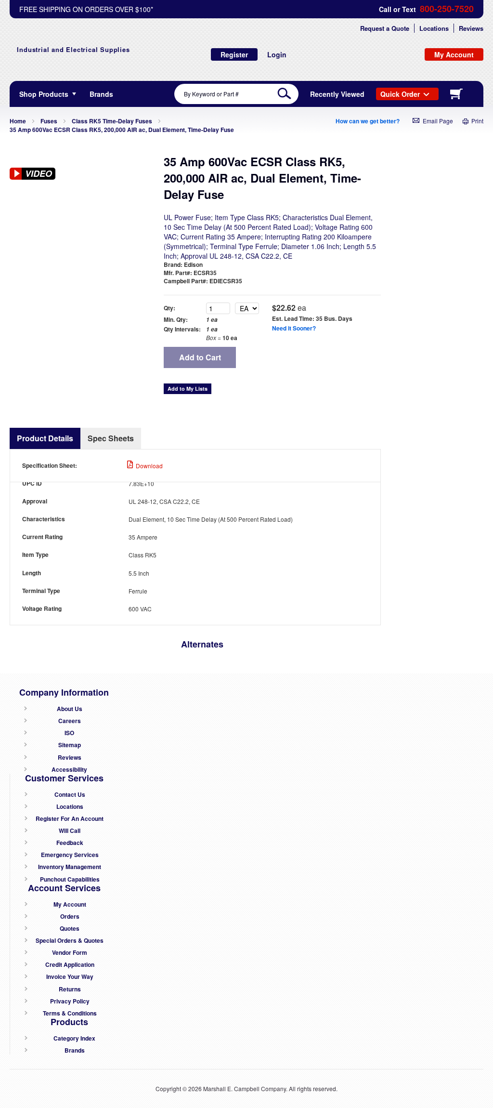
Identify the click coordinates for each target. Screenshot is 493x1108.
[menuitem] (101, 94)
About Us (69, 709)
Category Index (74, 1038)
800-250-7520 (447, 9)
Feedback (69, 843)
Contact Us (69, 795)
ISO (69, 733)
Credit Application (69, 965)
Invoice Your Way (69, 977)
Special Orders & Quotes (70, 941)
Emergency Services (70, 855)
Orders (69, 916)
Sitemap (69, 745)
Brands (75, 1050)
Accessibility (69, 769)
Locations (434, 28)
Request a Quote (384, 28)
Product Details (45, 438)
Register (234, 54)
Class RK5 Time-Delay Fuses (112, 121)
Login (276, 54)
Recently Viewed (337, 94)
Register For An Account (70, 819)
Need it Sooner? (294, 328)
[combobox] (236, 94)
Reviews (471, 28)
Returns (70, 989)
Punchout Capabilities (70, 879)
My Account (69, 904)
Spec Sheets (111, 438)
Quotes (69, 928)
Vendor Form (69, 953)
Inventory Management (69, 867)
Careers (69, 721)
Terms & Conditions (70, 1013)
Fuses (48, 121)
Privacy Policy (70, 1001)
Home (18, 121)
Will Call (69, 831)
